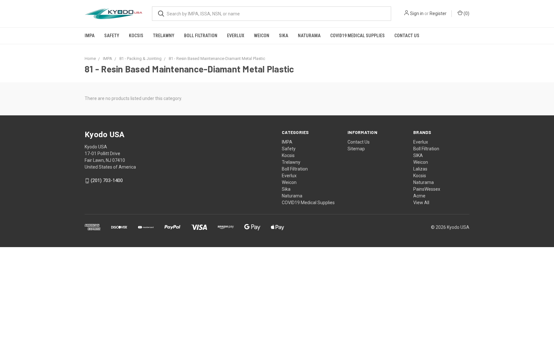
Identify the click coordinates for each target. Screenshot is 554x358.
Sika (283, 35)
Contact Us (406, 35)
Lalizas (420, 168)
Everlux (235, 35)
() (466, 13)
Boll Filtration (200, 35)
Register (438, 13)
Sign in (417, 13)
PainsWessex (426, 189)
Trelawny (163, 35)
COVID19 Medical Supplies (357, 35)
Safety (111, 35)
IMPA (90, 35)
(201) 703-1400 (107, 181)
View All (421, 202)
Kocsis (136, 35)
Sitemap (356, 148)
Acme (419, 195)
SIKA (418, 155)
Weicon (261, 35)
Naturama (309, 35)
